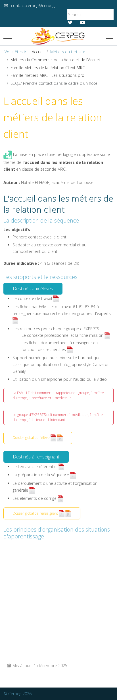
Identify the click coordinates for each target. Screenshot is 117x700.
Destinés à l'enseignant (36, 457)
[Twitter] (70, 22)
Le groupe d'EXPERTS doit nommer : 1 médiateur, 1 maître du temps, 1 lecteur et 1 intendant (58, 417)
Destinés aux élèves (33, 289)
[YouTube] (82, 22)
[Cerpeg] (58, 36)
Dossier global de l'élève (32, 437)
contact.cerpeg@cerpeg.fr (34, 5)
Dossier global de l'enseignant (36, 513)
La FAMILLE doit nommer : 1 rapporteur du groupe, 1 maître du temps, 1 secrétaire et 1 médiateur (58, 395)
